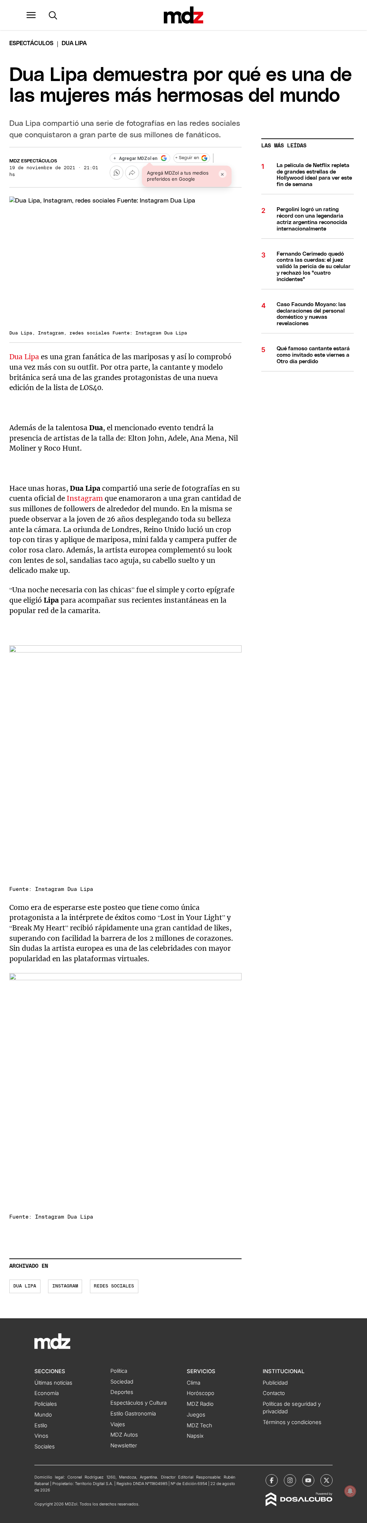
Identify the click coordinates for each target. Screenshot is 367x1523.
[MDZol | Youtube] (308, 1480)
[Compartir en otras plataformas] (132, 172)
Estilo (40, 1425)
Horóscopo (200, 1393)
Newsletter (123, 1445)
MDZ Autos (124, 1435)
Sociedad (121, 1382)
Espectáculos (31, 43)
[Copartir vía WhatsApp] (116, 172)
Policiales (45, 1404)
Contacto (274, 1393)
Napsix (195, 1436)
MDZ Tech (199, 1425)
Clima (193, 1383)
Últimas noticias (53, 1383)
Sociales (44, 1446)
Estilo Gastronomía (133, 1413)
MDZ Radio (200, 1404)
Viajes (117, 1424)
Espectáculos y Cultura (138, 1403)
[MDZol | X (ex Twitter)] (326, 1480)
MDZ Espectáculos (33, 161)
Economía (46, 1393)
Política (118, 1371)
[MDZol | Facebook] (271, 1480)
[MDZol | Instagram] (290, 1480)
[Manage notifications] (350, 1491)
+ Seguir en (187, 158)
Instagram (85, 498)
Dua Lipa (24, 356)
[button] (31, 15)
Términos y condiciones (292, 1422)
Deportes (121, 1392)
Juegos (196, 1414)
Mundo (43, 1414)
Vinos (41, 1436)
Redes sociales (114, 1286)
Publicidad (275, 1383)
